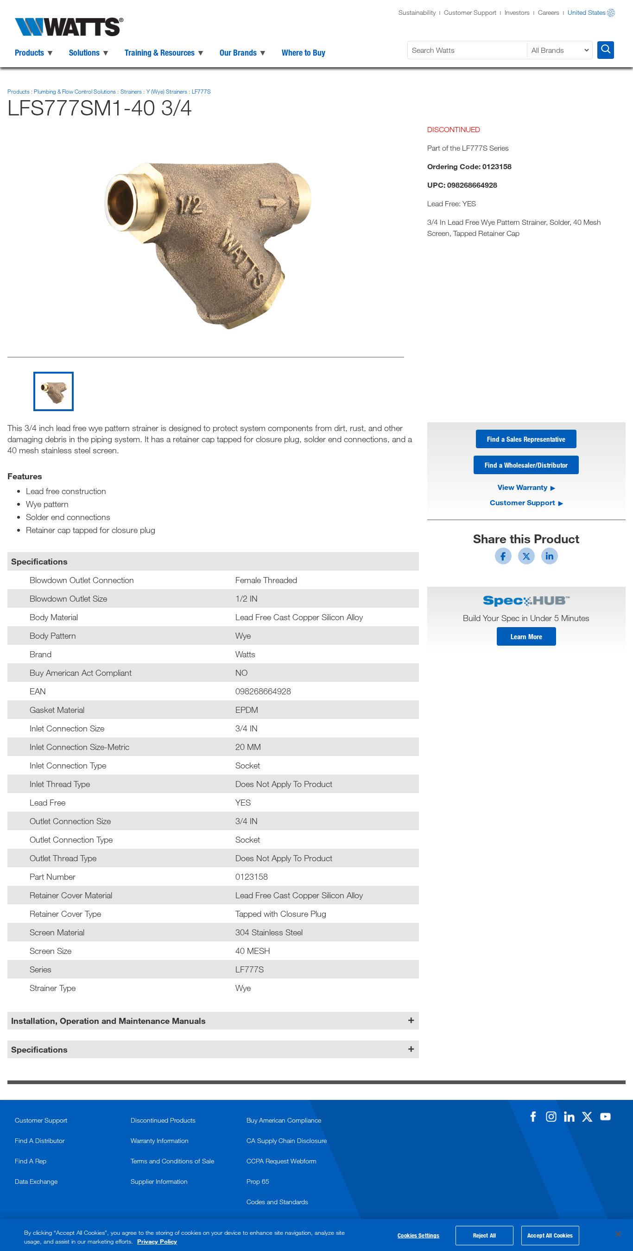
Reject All (484, 1235)
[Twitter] (587, 1116)
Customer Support (470, 12)
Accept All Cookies (550, 1235)
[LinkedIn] (569, 1116)
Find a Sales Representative (526, 439)
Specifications (39, 1049)
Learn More (526, 636)
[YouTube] (605, 1116)
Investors (517, 12)
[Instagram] (551, 1116)
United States (587, 12)
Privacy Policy (157, 1241)
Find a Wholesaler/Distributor (526, 465)
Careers (548, 12)
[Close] (618, 1234)
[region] (316, 1235)
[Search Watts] (605, 50)
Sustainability (417, 12)
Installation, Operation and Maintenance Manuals (108, 1021)
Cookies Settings (418, 1235)
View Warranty (522, 487)
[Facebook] (532, 1116)
